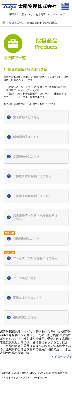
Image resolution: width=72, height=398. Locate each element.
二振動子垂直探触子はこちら (32, 176)
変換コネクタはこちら (28, 297)
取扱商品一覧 (16, 22)
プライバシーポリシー (35, 377)
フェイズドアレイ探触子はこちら (35, 258)
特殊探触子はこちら (26, 238)
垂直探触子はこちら (26, 117)
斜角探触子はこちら (26, 136)
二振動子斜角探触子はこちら (32, 196)
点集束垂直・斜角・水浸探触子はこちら (35, 217)
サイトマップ (57, 14)
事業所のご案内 (17, 14)
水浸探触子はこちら (26, 156)
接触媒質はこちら (25, 317)
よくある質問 (38, 14)
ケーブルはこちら (25, 278)
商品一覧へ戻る (63, 356)
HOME (4, 22)
